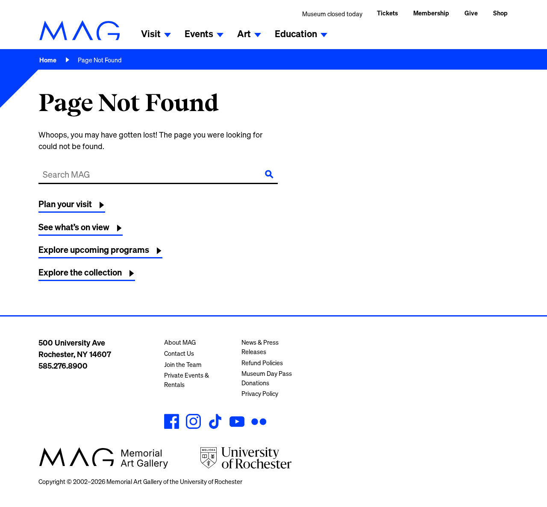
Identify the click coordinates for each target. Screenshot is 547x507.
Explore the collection (80, 272)
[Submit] (269, 174)
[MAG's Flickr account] (258, 423)
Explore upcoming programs (93, 249)
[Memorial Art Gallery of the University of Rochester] (79, 30)
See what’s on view (73, 227)
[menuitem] (431, 14)
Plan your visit (65, 204)
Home (47, 60)
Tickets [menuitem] (387, 13)
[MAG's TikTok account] (215, 423)
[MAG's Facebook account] (171, 423)
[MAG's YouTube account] (237, 423)
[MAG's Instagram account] (193, 423)
